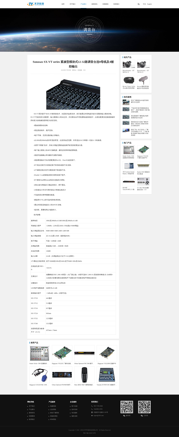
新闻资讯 (94, 4)
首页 (63, 4)
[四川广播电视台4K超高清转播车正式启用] (126, 100)
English (149, 4)
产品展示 (83, 4)
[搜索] (138, 4)
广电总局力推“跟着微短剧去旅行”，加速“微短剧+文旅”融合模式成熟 (140, 110)
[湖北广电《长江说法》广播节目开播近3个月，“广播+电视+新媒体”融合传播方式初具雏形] (126, 129)
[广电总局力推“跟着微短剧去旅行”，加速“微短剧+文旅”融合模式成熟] (126, 108)
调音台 (74, 70)
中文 (144, 4)
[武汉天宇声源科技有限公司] (35, 4)
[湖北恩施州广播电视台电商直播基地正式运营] (126, 116)
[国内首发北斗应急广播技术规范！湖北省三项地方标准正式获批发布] (126, 122)
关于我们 (72, 4)
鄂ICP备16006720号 (89, 433)
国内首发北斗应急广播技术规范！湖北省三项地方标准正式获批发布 (139, 123)
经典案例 (105, 4)
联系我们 (116, 4)
